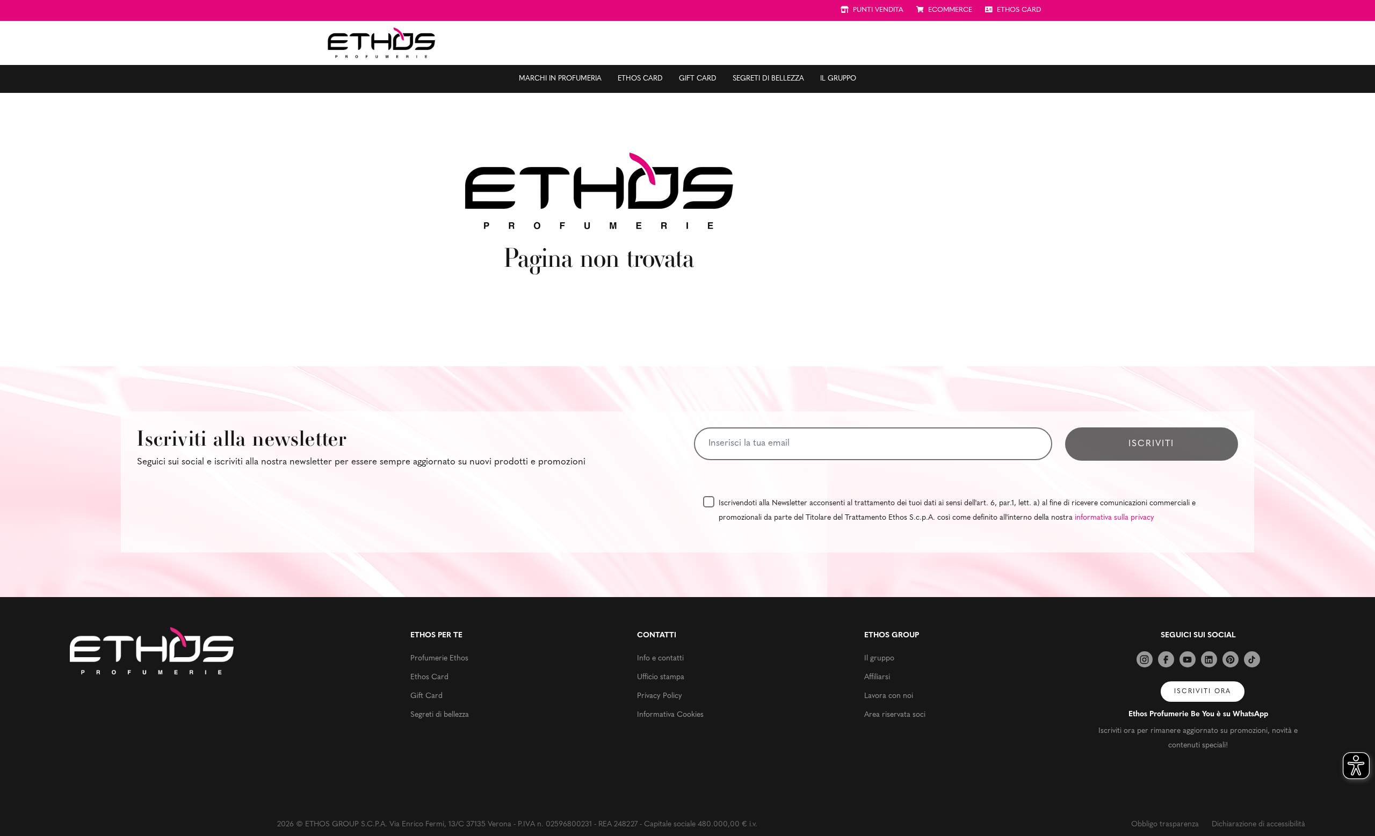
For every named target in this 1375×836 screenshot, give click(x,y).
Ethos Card (640, 78)
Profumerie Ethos (439, 659)
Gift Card (698, 78)
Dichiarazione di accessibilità (1258, 824)
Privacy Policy (659, 696)
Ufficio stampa (660, 677)
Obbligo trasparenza (1165, 824)
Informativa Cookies (670, 715)
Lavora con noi (888, 696)
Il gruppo (838, 78)
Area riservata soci (894, 715)
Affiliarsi (877, 677)
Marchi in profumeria (560, 78)
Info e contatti (660, 659)
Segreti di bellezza (768, 78)
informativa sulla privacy (1114, 518)
